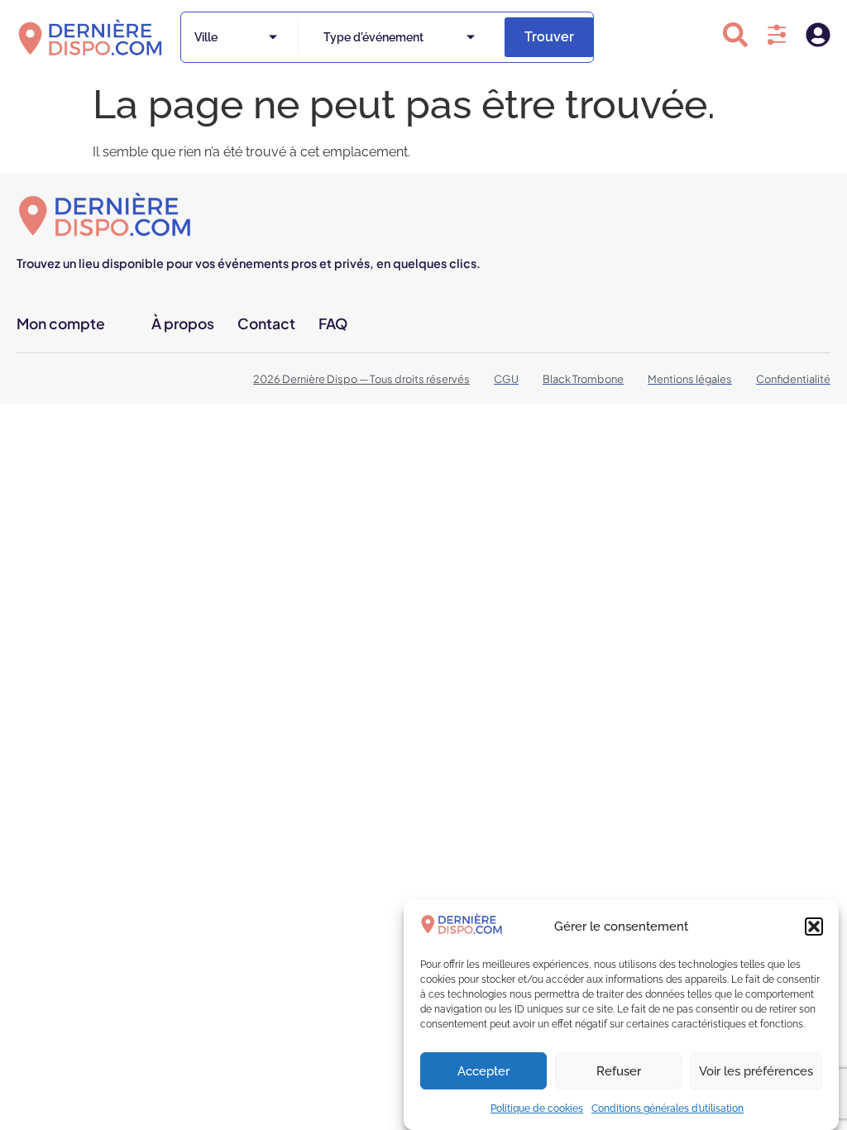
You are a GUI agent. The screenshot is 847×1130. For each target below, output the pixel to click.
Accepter (483, 1071)
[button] (814, 926)
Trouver (549, 37)
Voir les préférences (756, 1071)
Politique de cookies (536, 1108)
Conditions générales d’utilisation (667, 1108)
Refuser (618, 1071)
